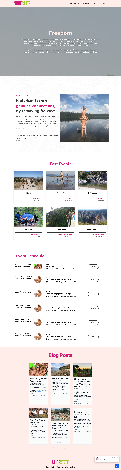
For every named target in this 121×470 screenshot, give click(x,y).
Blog (95, 3)
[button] (39, 384)
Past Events (86, 3)
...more (39, 391)
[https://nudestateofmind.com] (22, 3)
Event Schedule (74, 3)
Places (103, 3)
